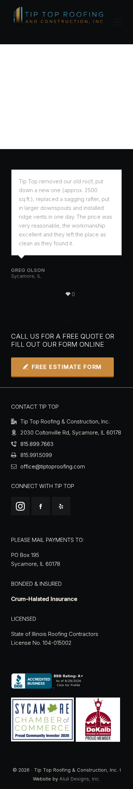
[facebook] (40, 506)
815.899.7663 (37, 443)
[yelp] (61, 506)
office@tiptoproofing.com (52, 466)
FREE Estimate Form (67, 366)
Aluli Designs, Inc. (79, 779)
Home (31, 109)
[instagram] (20, 506)
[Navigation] (117, 22)
